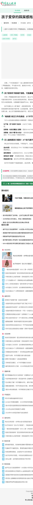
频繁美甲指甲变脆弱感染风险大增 (14, 236)
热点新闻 (17, 10)
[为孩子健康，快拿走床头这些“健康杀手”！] (7, 198)
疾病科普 (26, 10)
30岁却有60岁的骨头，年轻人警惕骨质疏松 (17, 219)
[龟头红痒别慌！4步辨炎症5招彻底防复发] (7, 255)
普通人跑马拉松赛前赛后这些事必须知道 (16, 222)
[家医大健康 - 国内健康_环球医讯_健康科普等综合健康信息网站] (8, 4)
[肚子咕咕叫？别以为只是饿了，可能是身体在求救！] (7, 263)
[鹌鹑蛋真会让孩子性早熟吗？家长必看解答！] (7, 208)
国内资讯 (6, 23)
